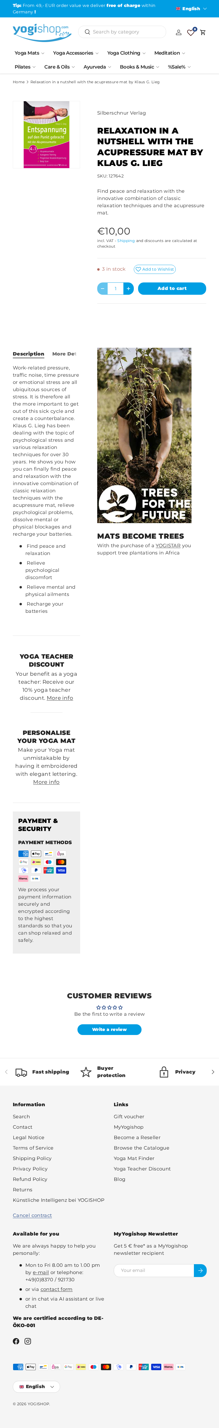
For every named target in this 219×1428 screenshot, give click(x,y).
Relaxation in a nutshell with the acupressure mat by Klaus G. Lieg (95, 82)
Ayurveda (95, 67)
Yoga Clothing (123, 53)
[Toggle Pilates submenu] (34, 67)
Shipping (126, 240)
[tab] (28, 354)
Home (19, 82)
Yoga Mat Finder (134, 1158)
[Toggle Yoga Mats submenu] (43, 53)
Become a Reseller (137, 1137)
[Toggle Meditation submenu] (183, 53)
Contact (23, 1127)
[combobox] (122, 32)
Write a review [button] (109, 1029)
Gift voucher (129, 1117)
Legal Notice (28, 1137)
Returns (23, 1190)
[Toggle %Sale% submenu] (189, 67)
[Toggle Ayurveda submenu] (109, 67)
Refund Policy (30, 1179)
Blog (119, 1179)
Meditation (167, 53)
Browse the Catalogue (141, 1148)
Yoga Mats (27, 53)
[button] (203, 32)
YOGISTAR (168, 546)
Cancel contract (32, 1215)
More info (60, 698)
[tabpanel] (46, 495)
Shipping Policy (32, 1158)
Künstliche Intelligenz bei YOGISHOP (59, 1200)
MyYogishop (129, 1127)
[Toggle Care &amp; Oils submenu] (73, 67)
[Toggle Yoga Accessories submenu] (97, 53)
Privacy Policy (30, 1169)
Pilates (22, 67)
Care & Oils (56, 67)
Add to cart (172, 288)
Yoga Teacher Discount (142, 1169)
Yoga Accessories (73, 53)
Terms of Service (33, 1148)
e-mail (41, 1272)
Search (21, 1117)
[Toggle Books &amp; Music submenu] (157, 67)
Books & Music (137, 67)
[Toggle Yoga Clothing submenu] (144, 53)
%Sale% (176, 67)
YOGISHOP (38, 1404)
